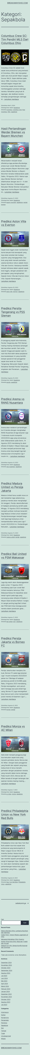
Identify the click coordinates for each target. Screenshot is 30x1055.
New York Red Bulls (12, 882)
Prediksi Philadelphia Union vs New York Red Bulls (14, 814)
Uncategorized (6, 1036)
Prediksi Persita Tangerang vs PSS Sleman (13, 312)
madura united (10, 537)
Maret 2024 (5, 986)
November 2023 (6, 997)
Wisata (3, 1038)
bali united (9, 621)
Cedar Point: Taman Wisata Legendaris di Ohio (14, 935)
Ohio (9, 112)
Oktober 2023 (5, 999)
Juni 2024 (4, 978)
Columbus (9, 109)
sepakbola (14, 112)
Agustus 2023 (5, 1002)
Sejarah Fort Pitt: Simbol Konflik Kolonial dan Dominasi (14, 946)
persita (8, 382)
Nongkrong (5, 1017)
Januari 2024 (5, 991)
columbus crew (17, 109)
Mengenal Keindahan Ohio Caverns (12, 939)
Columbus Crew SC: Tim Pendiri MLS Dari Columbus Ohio (14, 39)
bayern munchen (11, 202)
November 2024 (6, 965)
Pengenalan (5, 1020)
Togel (3, 1033)
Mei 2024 (4, 981)
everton (15, 291)
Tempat (3, 1031)
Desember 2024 (6, 962)
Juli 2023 (4, 1004)
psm (14, 621)
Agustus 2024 (5, 973)
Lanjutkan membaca (11, 99)
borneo (8, 709)
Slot (2, 1028)
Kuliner (3, 1015)
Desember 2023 (6, 994)
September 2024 (6, 970)
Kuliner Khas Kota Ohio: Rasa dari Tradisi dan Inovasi (14, 942)
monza (14, 794)
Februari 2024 (5, 989)
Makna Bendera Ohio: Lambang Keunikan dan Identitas (14, 931)
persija (17, 537)
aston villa (9, 291)
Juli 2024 (4, 976)
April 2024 (4, 983)
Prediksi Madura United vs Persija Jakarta (12, 487)
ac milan (8, 794)
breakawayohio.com (17, 3)
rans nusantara (10, 466)
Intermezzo (5, 1012)
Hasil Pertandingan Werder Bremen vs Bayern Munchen (13, 132)
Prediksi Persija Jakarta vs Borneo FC (13, 642)
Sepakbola (17, 107)
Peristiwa (4, 1023)
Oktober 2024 (5, 968)
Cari (2, 919)
